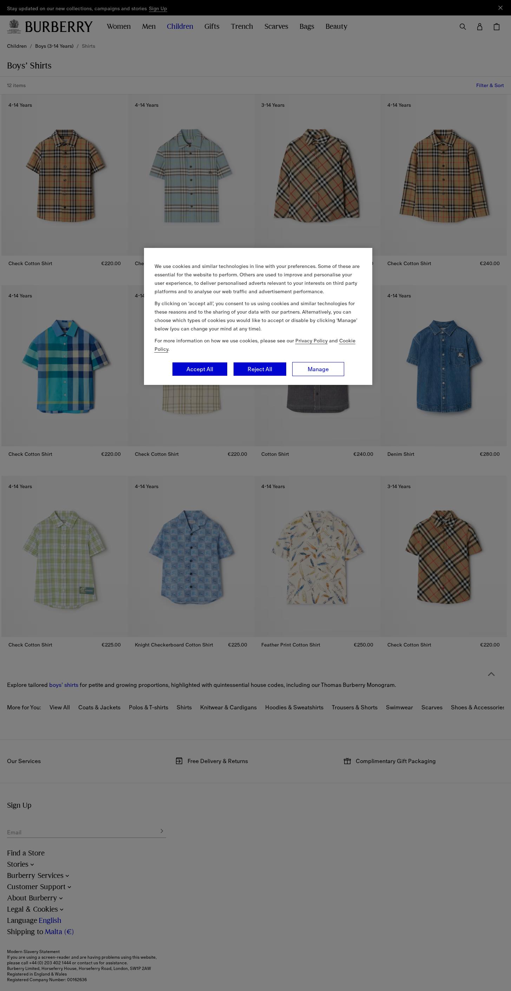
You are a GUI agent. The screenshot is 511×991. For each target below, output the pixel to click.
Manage (318, 369)
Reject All (260, 369)
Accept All (199, 369)
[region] (258, 316)
